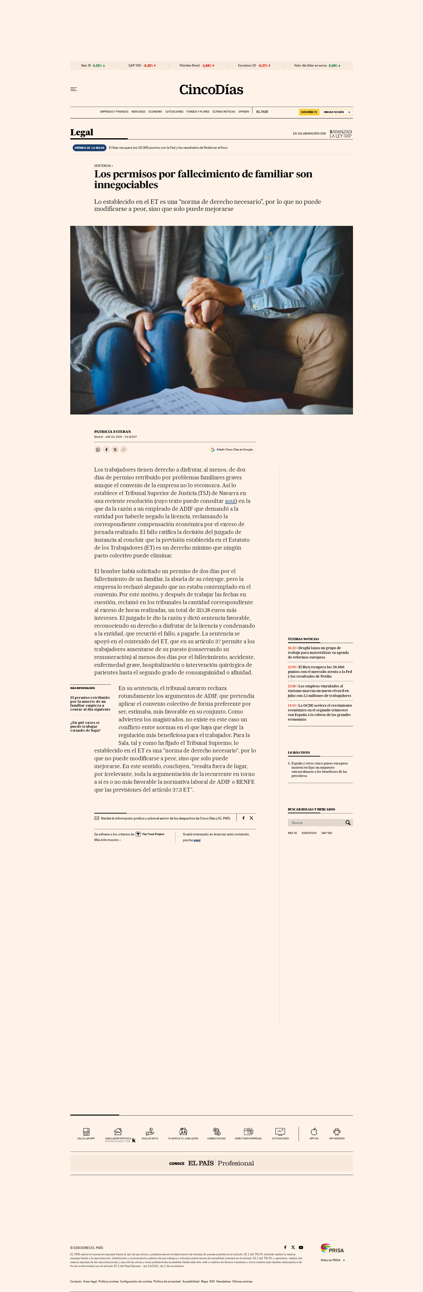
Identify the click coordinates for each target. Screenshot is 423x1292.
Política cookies (108, 1281)
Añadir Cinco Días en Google (235, 449)
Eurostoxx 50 (247, 65)
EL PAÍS (260, 110)
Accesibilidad (191, 1281)
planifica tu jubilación (183, 1138)
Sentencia (102, 166)
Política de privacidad (167, 1281)
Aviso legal (90, 1281)
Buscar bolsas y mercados (311, 809)
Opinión (243, 111)
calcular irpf (86, 1138)
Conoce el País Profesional (211, 1163)
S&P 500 (135, 65)
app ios (314, 1138)
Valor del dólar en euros (310, 65)
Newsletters (223, 1281)
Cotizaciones (174, 111)
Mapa (204, 1281)
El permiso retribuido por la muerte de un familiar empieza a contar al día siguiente (90, 703)
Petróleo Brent (190, 65)
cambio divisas (216, 1138)
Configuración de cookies (136, 1281)
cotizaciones (280, 1138)
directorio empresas (248, 1138)
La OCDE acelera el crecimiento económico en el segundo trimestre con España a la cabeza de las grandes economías (320, 712)
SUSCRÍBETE (309, 112)
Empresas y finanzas (114, 111)
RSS (212, 1281)
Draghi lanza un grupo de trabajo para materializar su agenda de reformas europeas (318, 652)
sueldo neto (150, 1138)
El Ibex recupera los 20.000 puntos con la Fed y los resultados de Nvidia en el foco (168, 148)
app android (337, 1138)
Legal (81, 133)
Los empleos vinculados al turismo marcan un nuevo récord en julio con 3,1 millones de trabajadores (319, 691)
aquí (230, 500)
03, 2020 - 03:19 (121, 436)
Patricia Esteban (112, 431)
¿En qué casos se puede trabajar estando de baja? (85, 726)
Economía (155, 111)
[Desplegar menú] (73, 89)
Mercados (138, 111)
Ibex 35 (86, 65)
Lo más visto (299, 752)
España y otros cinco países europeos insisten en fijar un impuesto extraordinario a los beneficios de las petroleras (320, 769)
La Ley (339, 134)
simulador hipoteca (118, 1138)
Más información (106, 840)
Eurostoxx (309, 833)
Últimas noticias (223, 111)
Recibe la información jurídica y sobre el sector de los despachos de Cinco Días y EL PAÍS (165, 818)
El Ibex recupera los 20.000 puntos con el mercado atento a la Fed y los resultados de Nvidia (320, 672)
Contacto (76, 1281)
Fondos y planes (198, 111)
